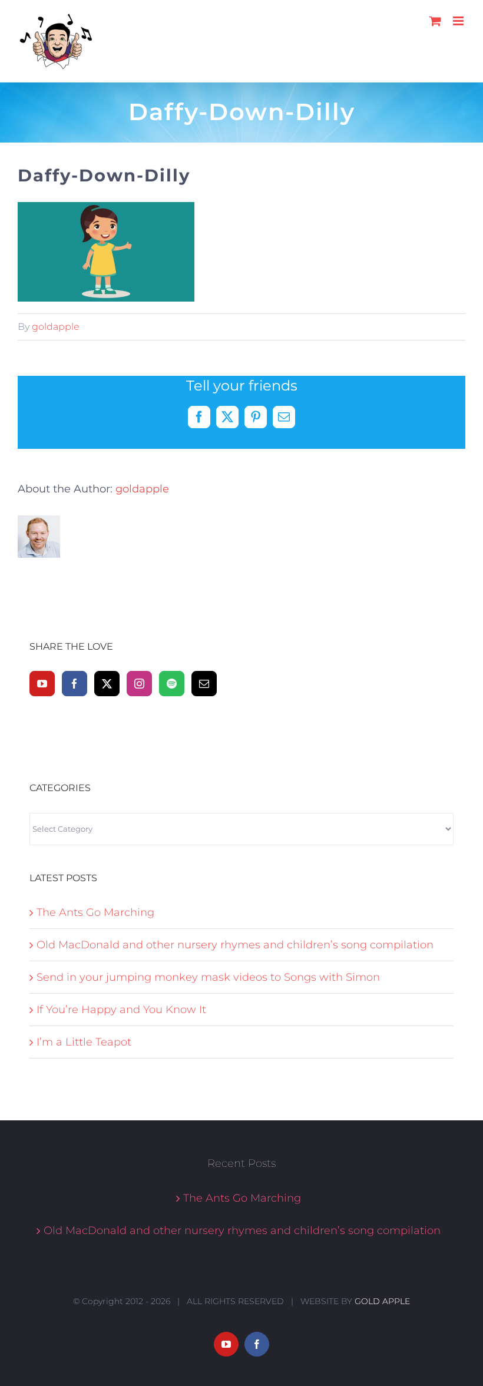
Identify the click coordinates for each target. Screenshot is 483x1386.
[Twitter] (107, 683)
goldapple (56, 326)
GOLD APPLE (382, 1301)
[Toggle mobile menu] (459, 21)
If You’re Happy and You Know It (121, 1009)
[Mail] (204, 683)
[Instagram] (139, 683)
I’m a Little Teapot (84, 1042)
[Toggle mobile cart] (435, 21)
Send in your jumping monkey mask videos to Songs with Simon (208, 977)
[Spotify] (171, 683)
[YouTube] (42, 683)
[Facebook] (74, 683)
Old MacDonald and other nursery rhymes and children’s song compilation (235, 944)
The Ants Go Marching (95, 912)
